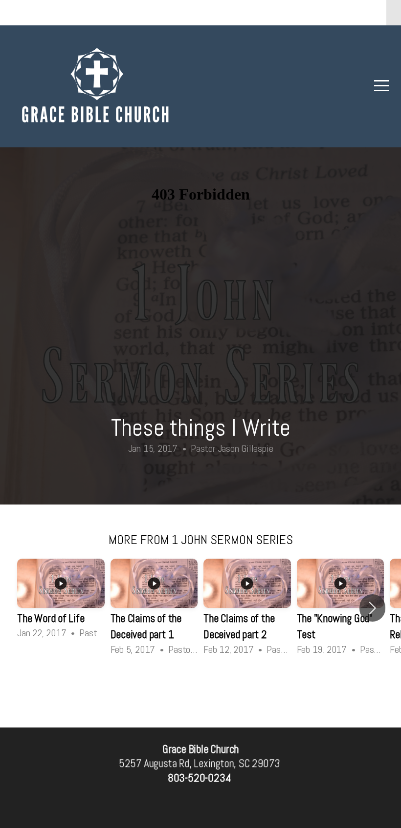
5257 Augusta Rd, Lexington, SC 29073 (199, 764)
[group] (61, 600)
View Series (200, 684)
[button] (372, 608)
